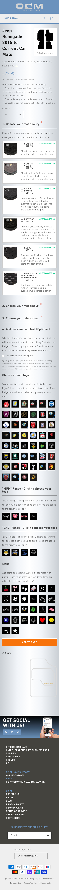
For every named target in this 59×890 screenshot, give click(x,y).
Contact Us (13, 794)
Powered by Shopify (32, 878)
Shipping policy (45, 883)
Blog (9, 800)
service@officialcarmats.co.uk (25, 781)
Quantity (6, 108)
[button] (12, 18)
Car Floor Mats (15, 814)
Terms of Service (16, 811)
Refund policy (48, 878)
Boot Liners (13, 818)
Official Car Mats (18, 878)
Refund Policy (14, 807)
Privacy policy (15, 883)
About (9, 797)
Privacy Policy (15, 804)
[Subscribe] (48, 835)
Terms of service (30, 883)
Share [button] (8, 652)
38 (16, 65)
